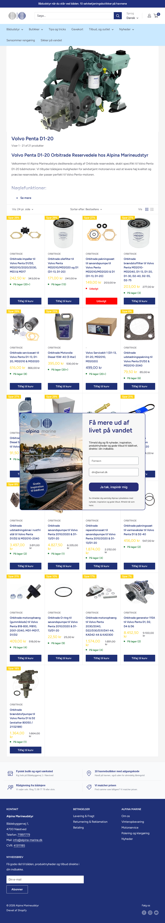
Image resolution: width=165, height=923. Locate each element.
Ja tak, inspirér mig (113, 487)
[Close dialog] (24, 417)
